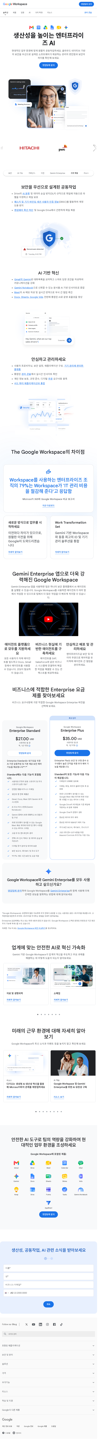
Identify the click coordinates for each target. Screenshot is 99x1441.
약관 (18, 1426)
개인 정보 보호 (7, 1426)
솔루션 (5, 12)
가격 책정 (39, 12)
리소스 (49, 12)
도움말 (53, 1426)
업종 (22, 12)
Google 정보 (28, 1426)
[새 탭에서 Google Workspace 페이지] (15, 4)
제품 (14, 12)
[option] (10, 173)
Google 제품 (42, 1426)
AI (29, 12)
